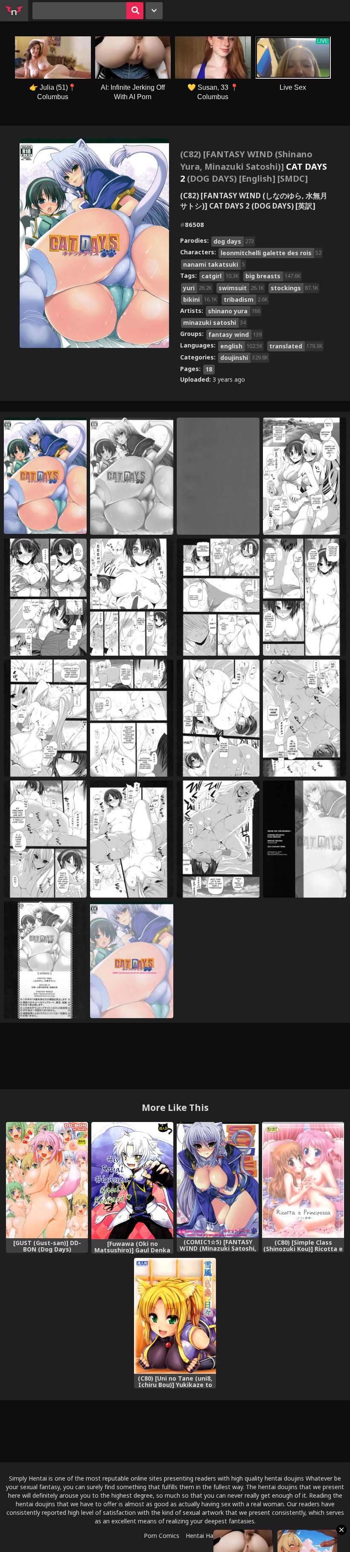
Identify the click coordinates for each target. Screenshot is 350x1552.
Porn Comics (161, 1535)
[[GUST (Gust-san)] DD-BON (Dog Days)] (47, 1180)
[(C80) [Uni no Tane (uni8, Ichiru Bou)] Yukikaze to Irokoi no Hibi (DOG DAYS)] (175, 1316)
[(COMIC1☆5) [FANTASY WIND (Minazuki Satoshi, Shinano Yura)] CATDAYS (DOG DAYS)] (218, 1179)
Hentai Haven (204, 1535)
